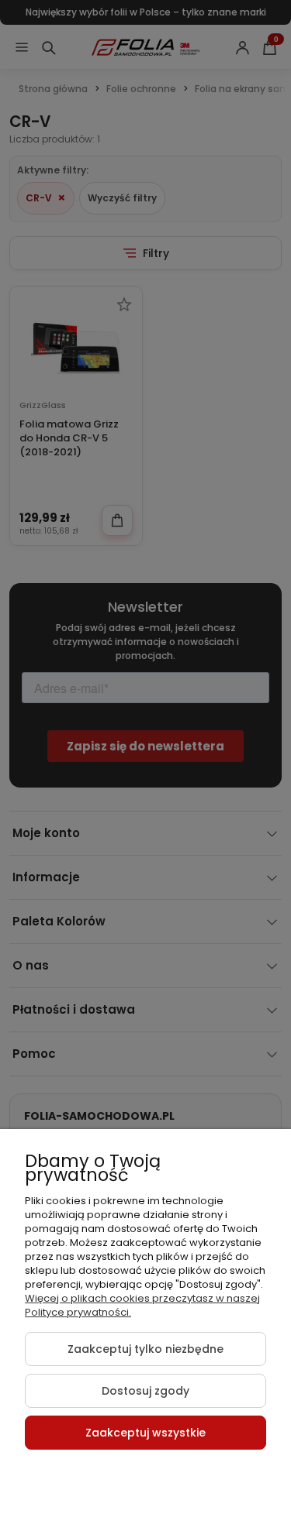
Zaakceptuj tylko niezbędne (145, 1349)
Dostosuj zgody (145, 1391)
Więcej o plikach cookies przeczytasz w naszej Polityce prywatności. (142, 1305)
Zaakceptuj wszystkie (145, 1432)
